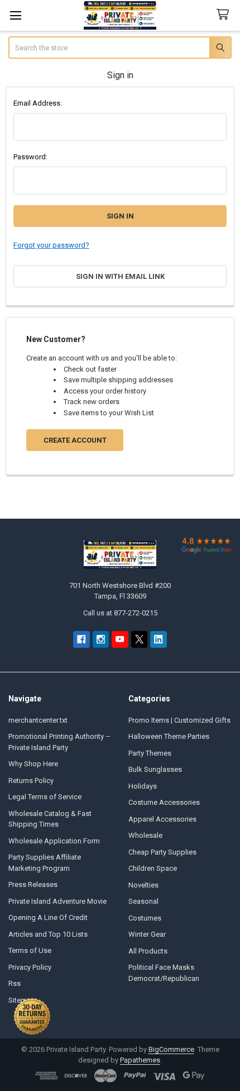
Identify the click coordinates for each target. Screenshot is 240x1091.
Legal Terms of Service (44, 797)
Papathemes (140, 1060)
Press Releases (32, 884)
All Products (147, 951)
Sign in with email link (120, 276)
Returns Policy (31, 780)
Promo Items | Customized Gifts (179, 720)
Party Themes (149, 753)
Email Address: (37, 103)
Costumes (144, 918)
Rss (14, 983)
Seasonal (143, 901)
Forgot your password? (51, 245)
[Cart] (225, 14)
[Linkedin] (158, 639)
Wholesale (145, 835)
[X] (139, 639)
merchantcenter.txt (38, 720)
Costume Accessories (164, 802)
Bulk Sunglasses (155, 769)
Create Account (75, 440)
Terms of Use (29, 950)
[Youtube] (120, 639)
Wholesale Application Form (54, 841)
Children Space (152, 868)
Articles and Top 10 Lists (48, 934)
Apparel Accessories (162, 819)
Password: (30, 157)
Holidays (142, 786)
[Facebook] (81, 639)
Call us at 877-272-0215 (120, 613)
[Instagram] (101, 639)
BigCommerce (171, 1049)
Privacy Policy (29, 967)
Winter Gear (147, 934)
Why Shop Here (33, 764)
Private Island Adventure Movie (57, 901)
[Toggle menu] (15, 15)
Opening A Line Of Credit (48, 917)
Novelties (143, 885)
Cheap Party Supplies (162, 852)
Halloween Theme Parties (168, 736)
